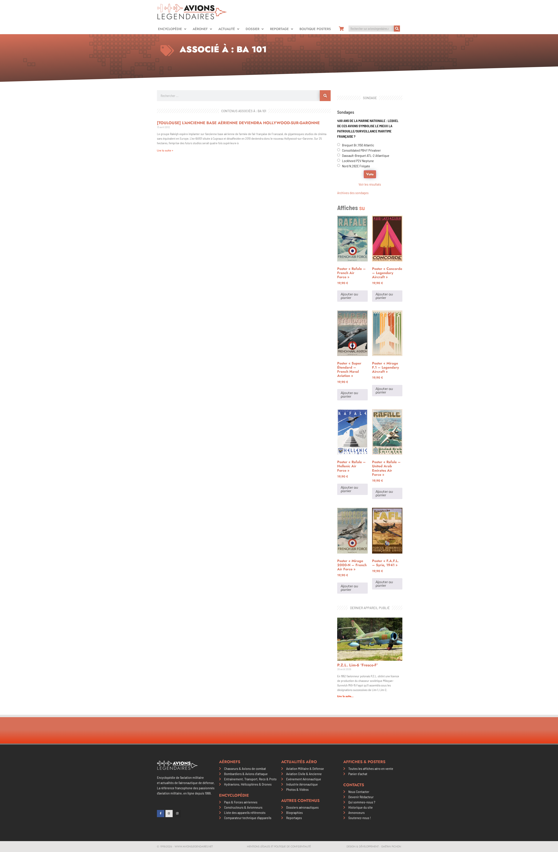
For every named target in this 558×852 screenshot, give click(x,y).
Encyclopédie (170, 29)
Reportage (279, 29)
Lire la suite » (165, 150)
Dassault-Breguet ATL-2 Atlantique (365, 155)
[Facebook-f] (160, 813)
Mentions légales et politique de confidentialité (279, 847)
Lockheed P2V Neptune (358, 161)
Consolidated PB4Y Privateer (361, 150)
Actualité (226, 29)
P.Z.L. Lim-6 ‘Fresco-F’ (357, 665)
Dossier (252, 29)
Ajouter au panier (349, 295)
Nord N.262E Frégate (356, 166)
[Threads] (169, 813)
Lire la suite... (345, 696)
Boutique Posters (315, 29)
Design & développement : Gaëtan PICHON (374, 847)
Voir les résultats (370, 184)
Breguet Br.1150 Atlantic (358, 145)
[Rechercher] (397, 28)
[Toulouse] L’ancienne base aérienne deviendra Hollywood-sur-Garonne (238, 123)
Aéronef (200, 29)
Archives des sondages (353, 193)
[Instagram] (177, 813)
